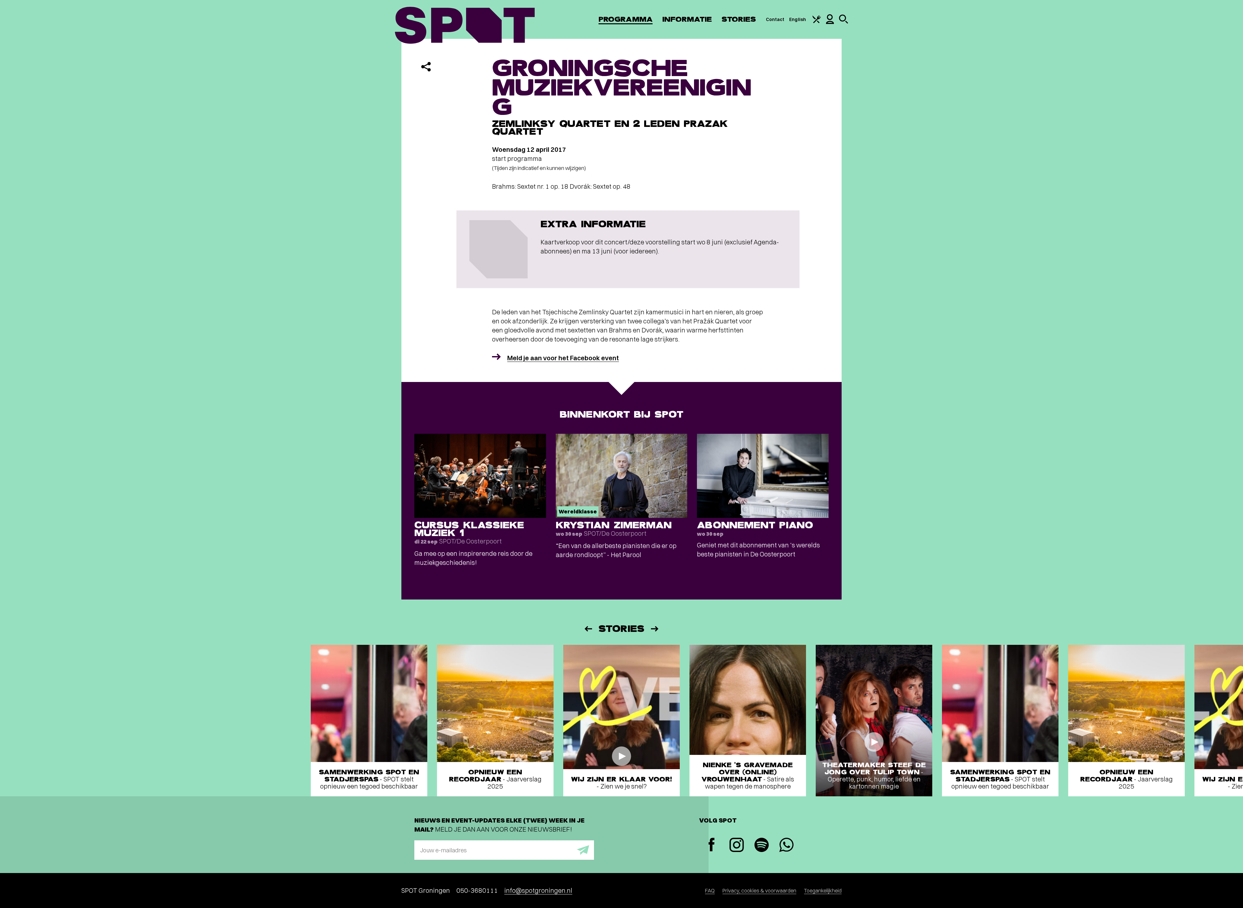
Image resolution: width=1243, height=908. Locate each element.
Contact (775, 19)
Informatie (687, 19)
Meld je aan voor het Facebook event (563, 358)
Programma (626, 19)
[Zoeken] (843, 22)
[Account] (830, 22)
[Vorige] (588, 629)
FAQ (710, 890)
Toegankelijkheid (823, 890)
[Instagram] (736, 845)
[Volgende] (655, 629)
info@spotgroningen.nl (538, 890)
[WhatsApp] (786, 845)
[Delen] (426, 66)
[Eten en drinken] (816, 22)
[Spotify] (761, 845)
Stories (739, 19)
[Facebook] (711, 845)
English (797, 19)
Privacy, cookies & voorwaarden (759, 890)
